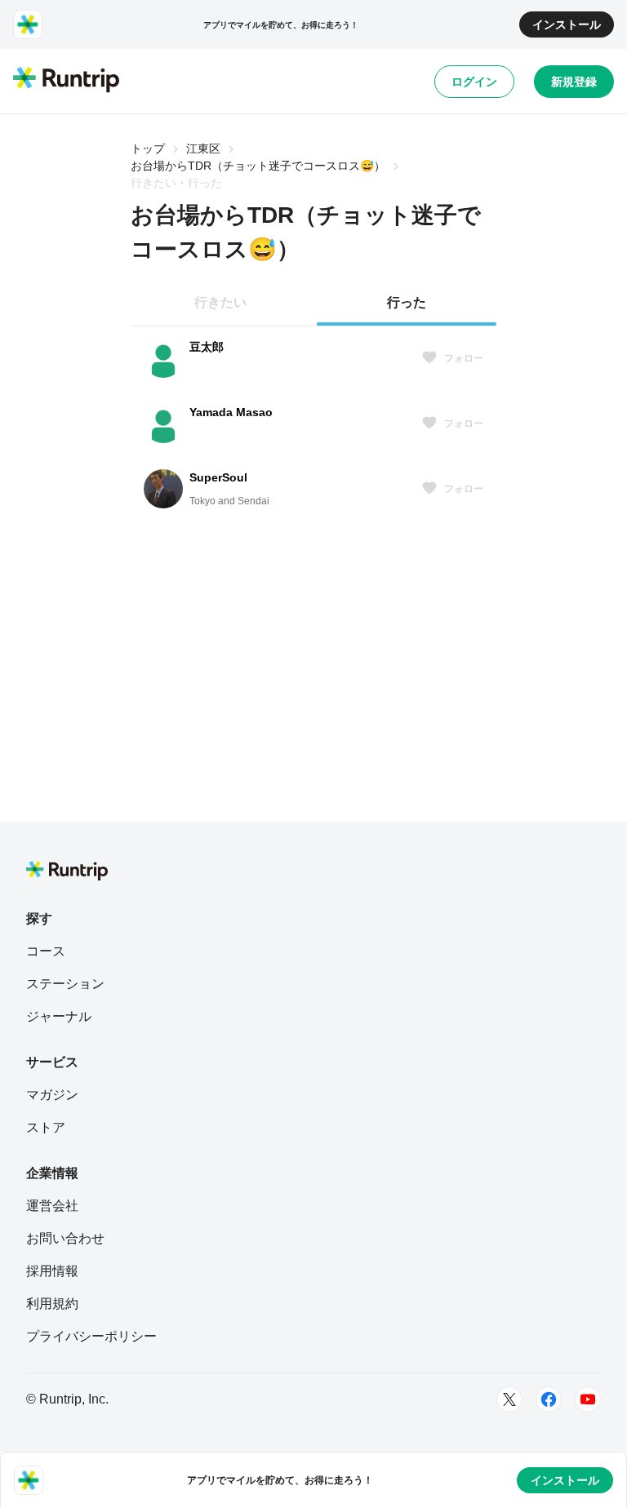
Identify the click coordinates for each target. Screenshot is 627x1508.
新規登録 (574, 81)
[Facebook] (549, 1399)
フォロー (463, 358)
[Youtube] (588, 1399)
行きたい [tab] (220, 302)
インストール (566, 24)
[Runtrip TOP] (66, 81)
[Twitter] (509, 1399)
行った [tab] (406, 302)
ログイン (474, 81)
